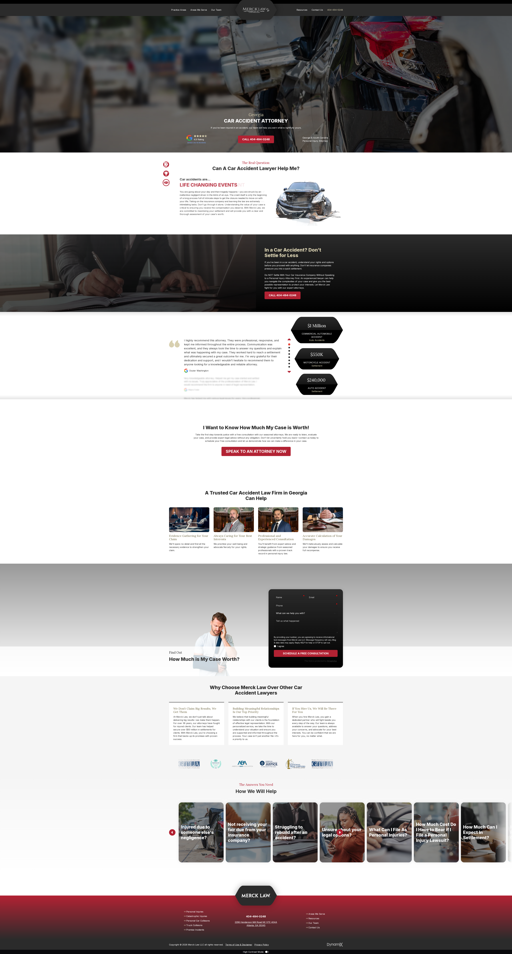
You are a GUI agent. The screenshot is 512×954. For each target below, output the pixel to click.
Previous (289, 339)
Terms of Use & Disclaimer (238, 944)
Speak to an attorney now (256, 451)
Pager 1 (166, 164)
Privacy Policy (261, 944)
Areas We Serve (316, 914)
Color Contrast (267, 952)
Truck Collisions (194, 925)
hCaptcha (332, 661)
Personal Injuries (194, 911)
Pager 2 (166, 173)
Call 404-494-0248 (256, 139)
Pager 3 (166, 182)
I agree (280, 646)
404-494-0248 (335, 10)
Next (289, 371)
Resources (313, 918)
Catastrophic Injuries (196, 916)
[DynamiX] (335, 945)
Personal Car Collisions (198, 920)
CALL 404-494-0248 (282, 295)
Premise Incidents (195, 929)
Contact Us (314, 927)
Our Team (313, 923)
